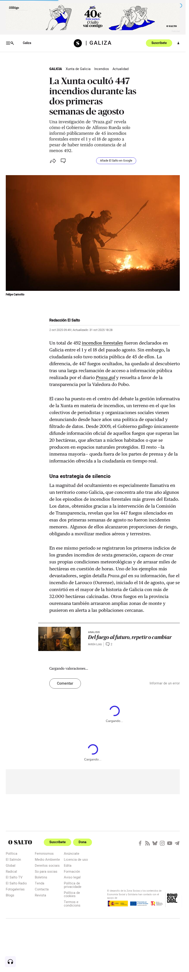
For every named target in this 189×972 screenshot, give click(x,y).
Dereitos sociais (47, 865)
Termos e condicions (72, 903)
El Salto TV (14, 877)
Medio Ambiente (47, 859)
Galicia (55, 69)
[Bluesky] (155, 843)
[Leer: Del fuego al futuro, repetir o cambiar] (59, 639)
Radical (11, 871)
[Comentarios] (63, 161)
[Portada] (80, 43)
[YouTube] (169, 843)
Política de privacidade (72, 885)
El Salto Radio (16, 883)
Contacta (42, 889)
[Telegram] (177, 843)
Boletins (41, 877)
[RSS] (147, 843)
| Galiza (99, 43)
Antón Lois (95, 644)
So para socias (46, 871)
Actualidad (120, 69)
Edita (67, 865)
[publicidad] (93, 16)
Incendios (101, 69)
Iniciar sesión (178, 43)
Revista (40, 895)
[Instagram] (162, 843)
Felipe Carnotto (15, 295)
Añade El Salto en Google (116, 161)
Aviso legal (72, 877)
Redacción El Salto (64, 320)
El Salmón (13, 859)
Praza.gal (105, 377)
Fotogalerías (15, 889)
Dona (82, 842)
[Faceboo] (140, 843)
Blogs (10, 895)
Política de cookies (72, 894)
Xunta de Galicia (78, 69)
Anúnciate (71, 853)
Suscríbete (159, 43)
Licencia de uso (76, 859)
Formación (72, 871)
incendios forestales (102, 343)
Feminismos (44, 853)
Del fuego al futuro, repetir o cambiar (130, 637)
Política (11, 853)
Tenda (39, 883)
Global (10, 865)
